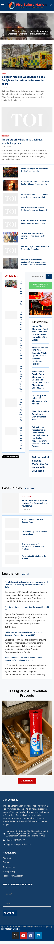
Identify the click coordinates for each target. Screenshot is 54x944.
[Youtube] (23, 935)
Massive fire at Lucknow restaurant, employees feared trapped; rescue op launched (33, 261)
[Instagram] (15, 935)
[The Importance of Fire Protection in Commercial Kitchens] (12, 547)
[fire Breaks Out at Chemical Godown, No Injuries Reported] (10, 211)
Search (49, 276)
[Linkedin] (38, 935)
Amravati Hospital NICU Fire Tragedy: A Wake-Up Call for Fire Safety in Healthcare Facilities (40, 356)
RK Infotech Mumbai (10, 929)
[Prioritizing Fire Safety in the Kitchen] (12, 559)
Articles (13, 276)
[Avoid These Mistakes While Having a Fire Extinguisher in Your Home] (10, 503)
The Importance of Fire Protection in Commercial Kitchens (33, 546)
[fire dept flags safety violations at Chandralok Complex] (10, 250)
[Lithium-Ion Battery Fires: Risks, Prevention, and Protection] (11, 315)
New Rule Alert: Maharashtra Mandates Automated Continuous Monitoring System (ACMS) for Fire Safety (26, 584)
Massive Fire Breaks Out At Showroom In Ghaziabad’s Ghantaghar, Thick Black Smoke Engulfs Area (40, 380)
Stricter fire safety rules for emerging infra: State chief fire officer (34, 235)
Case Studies (12, 488)
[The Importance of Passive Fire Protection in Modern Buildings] (11, 341)
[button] (4, 26)
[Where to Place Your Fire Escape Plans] (12, 523)
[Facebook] (30, 935)
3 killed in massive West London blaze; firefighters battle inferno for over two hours (23, 80)
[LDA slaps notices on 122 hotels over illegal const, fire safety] (10, 198)
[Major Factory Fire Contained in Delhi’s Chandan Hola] (10, 172)
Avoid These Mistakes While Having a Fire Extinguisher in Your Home (34, 503)
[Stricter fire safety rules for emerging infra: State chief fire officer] (10, 237)
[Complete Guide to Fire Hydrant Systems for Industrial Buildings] (11, 402)
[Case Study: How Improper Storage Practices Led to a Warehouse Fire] (11, 369)
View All (28, 488)
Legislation (10, 574)
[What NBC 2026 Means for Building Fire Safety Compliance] (11, 431)
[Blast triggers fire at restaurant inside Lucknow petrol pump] (10, 224)
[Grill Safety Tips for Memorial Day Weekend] (12, 535)
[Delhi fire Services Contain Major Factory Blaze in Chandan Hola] (10, 185)
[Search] (51, 5)
